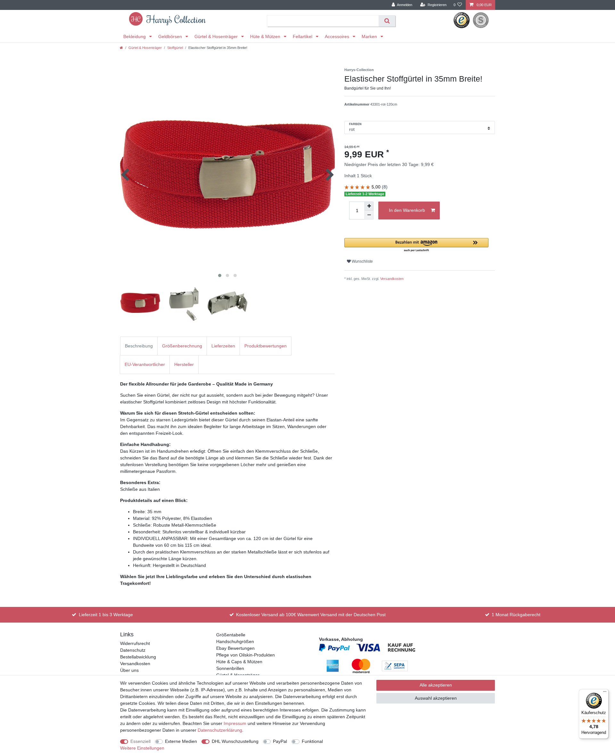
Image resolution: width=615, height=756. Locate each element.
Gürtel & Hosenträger (216, 36)
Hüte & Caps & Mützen (239, 661)
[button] (416, 245)
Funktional (312, 741)
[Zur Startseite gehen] (121, 48)
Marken (370, 36)
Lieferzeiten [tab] (223, 345)
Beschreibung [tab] (139, 345)
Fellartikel (303, 36)
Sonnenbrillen (230, 668)
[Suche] (387, 21)
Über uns (129, 670)
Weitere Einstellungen (142, 748)
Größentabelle (230, 634)
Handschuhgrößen (235, 641)
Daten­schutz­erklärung (220, 730)
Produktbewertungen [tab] (265, 345)
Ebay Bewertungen (235, 648)
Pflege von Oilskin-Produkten (245, 654)
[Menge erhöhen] (369, 206)
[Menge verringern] (369, 215)
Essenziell (140, 741)
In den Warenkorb (407, 210)
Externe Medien (181, 741)
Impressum (235, 723)
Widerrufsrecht (135, 643)
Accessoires (337, 36)
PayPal (280, 741)
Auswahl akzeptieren (436, 698)
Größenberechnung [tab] (182, 345)
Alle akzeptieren (436, 685)
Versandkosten (392, 279)
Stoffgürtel (175, 48)
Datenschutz (132, 650)
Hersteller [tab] (184, 364)
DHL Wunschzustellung (235, 741)
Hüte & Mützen (266, 36)
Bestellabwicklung (138, 656)
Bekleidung (135, 36)
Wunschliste (362, 261)
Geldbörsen (170, 36)
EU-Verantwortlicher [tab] (145, 364)
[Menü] (605, 693)
